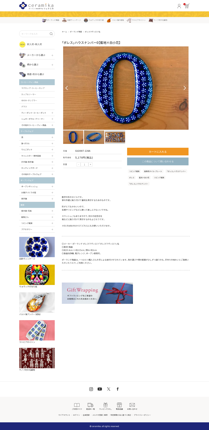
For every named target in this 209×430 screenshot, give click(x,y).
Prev (67, 88)
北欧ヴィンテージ (74, 20)
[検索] (51, 34)
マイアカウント (64, 415)
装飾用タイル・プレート (153, 171)
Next (185, 88)
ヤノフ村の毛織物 (160, 20)
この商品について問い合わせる (158, 161)
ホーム (64, 31)
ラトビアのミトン (139, 20)
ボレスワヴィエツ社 (92, 31)
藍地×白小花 (144, 177)
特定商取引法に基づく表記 (120, 415)
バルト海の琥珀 (118, 20)
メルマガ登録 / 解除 (100, 415)
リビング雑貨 (134, 171)
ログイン (76, 415)
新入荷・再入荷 (34, 44)
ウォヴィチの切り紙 (96, 20)
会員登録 (86, 415)
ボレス (131, 177)
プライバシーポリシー (142, 415)
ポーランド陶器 (53, 20)
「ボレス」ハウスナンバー (176, 171)
